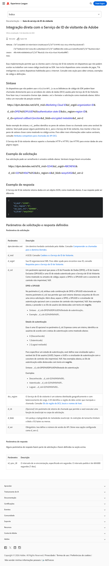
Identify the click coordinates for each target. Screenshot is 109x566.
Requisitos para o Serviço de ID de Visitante (44, 264)
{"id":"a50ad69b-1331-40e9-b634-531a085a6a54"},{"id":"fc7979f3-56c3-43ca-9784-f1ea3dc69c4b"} (49, 44)
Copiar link (23, 39)
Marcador (12, 39)
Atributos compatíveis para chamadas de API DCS (35, 135)
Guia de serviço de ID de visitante (38, 21)
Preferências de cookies (80, 555)
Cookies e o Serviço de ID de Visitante (57, 255)
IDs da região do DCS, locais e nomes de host (62, 403)
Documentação (12, 21)
